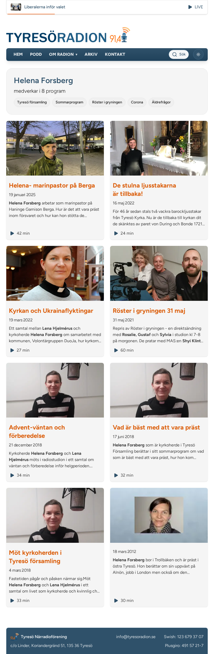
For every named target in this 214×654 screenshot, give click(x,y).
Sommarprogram (69, 102)
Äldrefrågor (161, 102)
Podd (36, 54)
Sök (182, 54)
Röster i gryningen (107, 102)
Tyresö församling (32, 102)
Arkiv (91, 54)
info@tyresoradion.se (136, 636)
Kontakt (115, 54)
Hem (18, 54)
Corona (137, 102)
